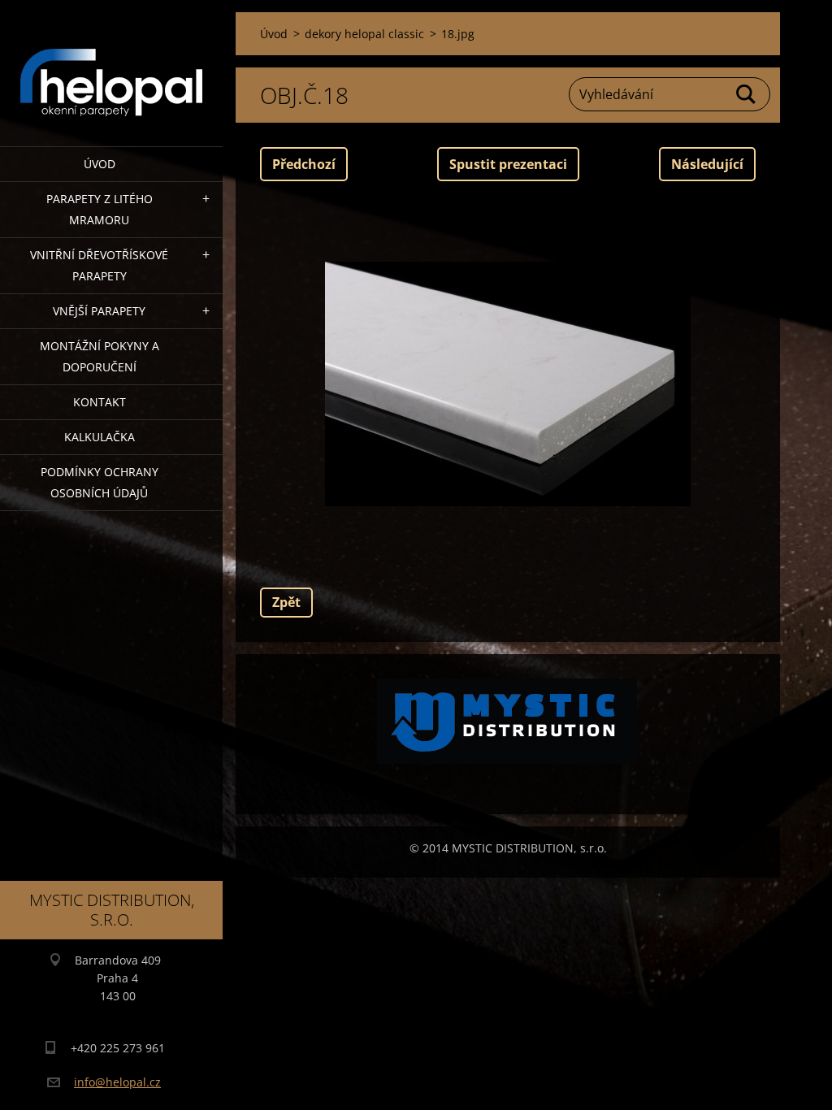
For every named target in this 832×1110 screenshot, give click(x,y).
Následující (707, 164)
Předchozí (304, 164)
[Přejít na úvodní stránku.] (111, 63)
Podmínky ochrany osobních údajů (99, 482)
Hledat (746, 94)
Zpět (286, 602)
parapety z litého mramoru (99, 209)
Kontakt (99, 402)
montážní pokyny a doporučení (99, 356)
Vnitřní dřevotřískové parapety (99, 265)
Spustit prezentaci (508, 164)
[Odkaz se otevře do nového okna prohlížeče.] (508, 384)
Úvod (99, 163)
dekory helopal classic (364, 33)
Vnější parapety (99, 311)
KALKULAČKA (99, 436)
